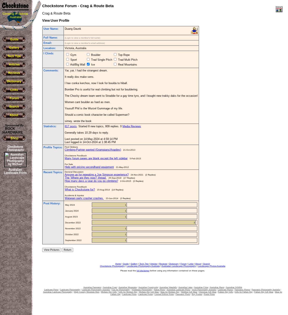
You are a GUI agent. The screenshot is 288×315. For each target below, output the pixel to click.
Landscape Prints (129, 294)
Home (118, 264)
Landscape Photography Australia (143, 266)
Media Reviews (131, 126)
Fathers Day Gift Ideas (263, 292)
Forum (183, 264)
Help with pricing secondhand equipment (89, 167)
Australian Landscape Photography (178, 266)
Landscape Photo (51, 289)
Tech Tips (144, 264)
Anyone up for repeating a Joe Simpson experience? (97, 174)
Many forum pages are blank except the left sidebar (96, 158)
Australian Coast (110, 287)
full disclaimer (143, 270)
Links (191, 264)
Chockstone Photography (112, 266)
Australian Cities (201, 287)
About (198, 264)
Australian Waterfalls (168, 287)
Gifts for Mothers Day (127, 292)
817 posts (71, 126)
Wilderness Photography (142, 289)
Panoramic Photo (183, 294)
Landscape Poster (145, 294)
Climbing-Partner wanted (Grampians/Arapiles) (93, 149)
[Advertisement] (14, 247)
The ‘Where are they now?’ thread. (85, 177)
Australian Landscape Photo (178, 289)
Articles (153, 264)
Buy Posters (197, 294)
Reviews (163, 264)
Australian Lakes (185, 287)
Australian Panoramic (92, 287)
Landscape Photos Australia (211, 266)
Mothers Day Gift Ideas (149, 292)
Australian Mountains (127, 287)
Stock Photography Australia (204, 289)
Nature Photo (159, 289)
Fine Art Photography (121, 289)
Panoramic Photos (242, 289)
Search (206, 264)
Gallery (134, 264)
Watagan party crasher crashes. (84, 198)
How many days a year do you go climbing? (91, 180)
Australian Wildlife (234, 287)
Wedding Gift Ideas (189, 292)
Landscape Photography (70, 289)
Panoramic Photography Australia (266, 289)
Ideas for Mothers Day (169, 292)
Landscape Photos (225, 289)
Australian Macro (217, 287)
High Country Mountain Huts (86, 292)
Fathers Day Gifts (225, 292)
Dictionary (174, 264)
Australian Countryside (148, 287)
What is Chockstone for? (80, 189)
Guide (126, 264)
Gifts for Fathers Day (244, 292)
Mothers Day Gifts (109, 292)
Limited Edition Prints (164, 294)
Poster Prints (209, 294)
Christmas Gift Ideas (207, 292)
